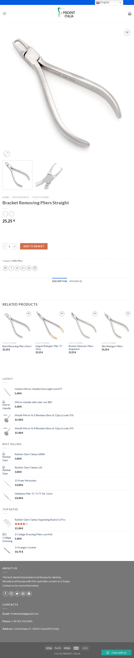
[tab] (59, 281)
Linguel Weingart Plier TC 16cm (48, 348)
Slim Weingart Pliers (112, 346)
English (104, 2)
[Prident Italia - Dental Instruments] (67, 13)
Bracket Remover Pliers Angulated (81, 348)
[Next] (125, 93)
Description (59, 281)
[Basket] (130, 13)
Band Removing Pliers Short (17, 346)
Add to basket (33, 246)
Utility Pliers (40, 197)
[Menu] (4, 13)
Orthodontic (20, 197)
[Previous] (9, 93)
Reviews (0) (75, 281)
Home (5, 197)
